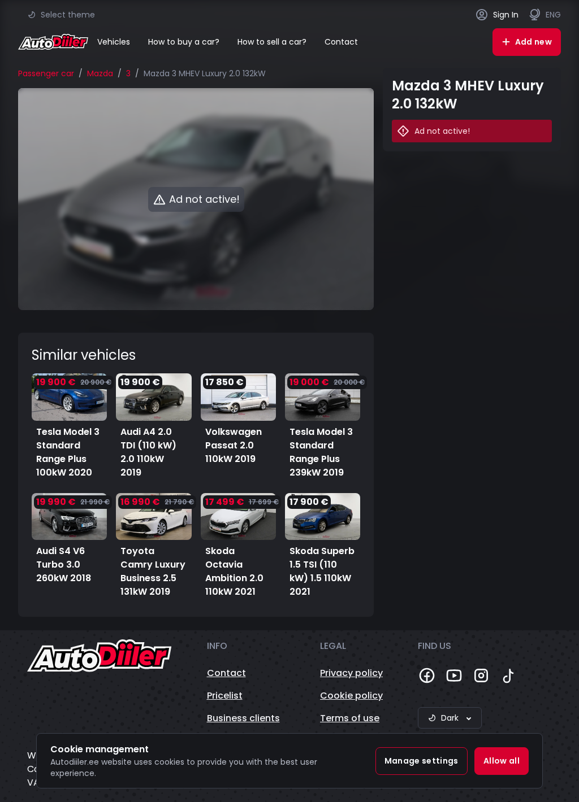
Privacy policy (351, 672)
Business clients (243, 718)
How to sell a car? (271, 41)
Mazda (100, 73)
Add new (533, 41)
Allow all (501, 760)
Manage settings (421, 760)
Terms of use (349, 718)
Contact (341, 41)
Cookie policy (351, 695)
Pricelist (225, 695)
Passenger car (46, 73)
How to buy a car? (183, 41)
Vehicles (113, 41)
